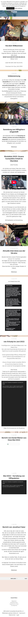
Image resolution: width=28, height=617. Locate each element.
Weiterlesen (14, 146)
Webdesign (5, 613)
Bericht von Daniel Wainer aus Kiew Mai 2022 (14, 439)
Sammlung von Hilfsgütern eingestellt (14, 130)
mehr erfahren (18, 8)
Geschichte (19, 62)
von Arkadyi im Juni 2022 (14, 341)
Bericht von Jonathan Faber (14, 527)
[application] (14, 403)
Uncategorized (14, 605)
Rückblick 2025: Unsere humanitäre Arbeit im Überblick (14, 158)
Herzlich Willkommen (14, 46)
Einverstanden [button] (10, 8)
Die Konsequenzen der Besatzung (15, 428)
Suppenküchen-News (14, 604)
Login (17, 615)
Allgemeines (14, 601)
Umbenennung (14, 76)
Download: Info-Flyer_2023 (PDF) (14, 66)
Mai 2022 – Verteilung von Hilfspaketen (14, 477)
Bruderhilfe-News (14, 602)
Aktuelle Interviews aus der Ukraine (14, 252)
